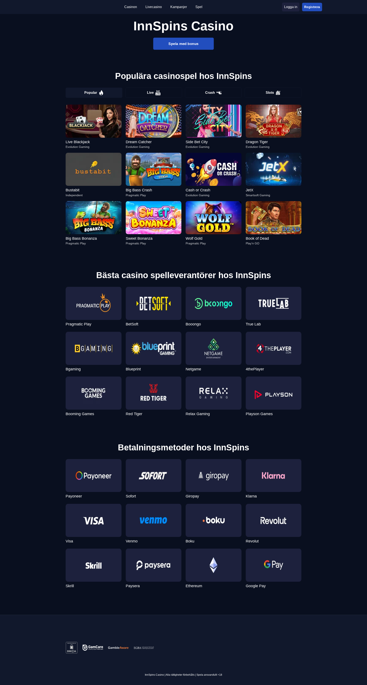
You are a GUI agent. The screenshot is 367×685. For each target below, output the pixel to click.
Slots (270, 92)
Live (150, 92)
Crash (210, 92)
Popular (90, 92)
